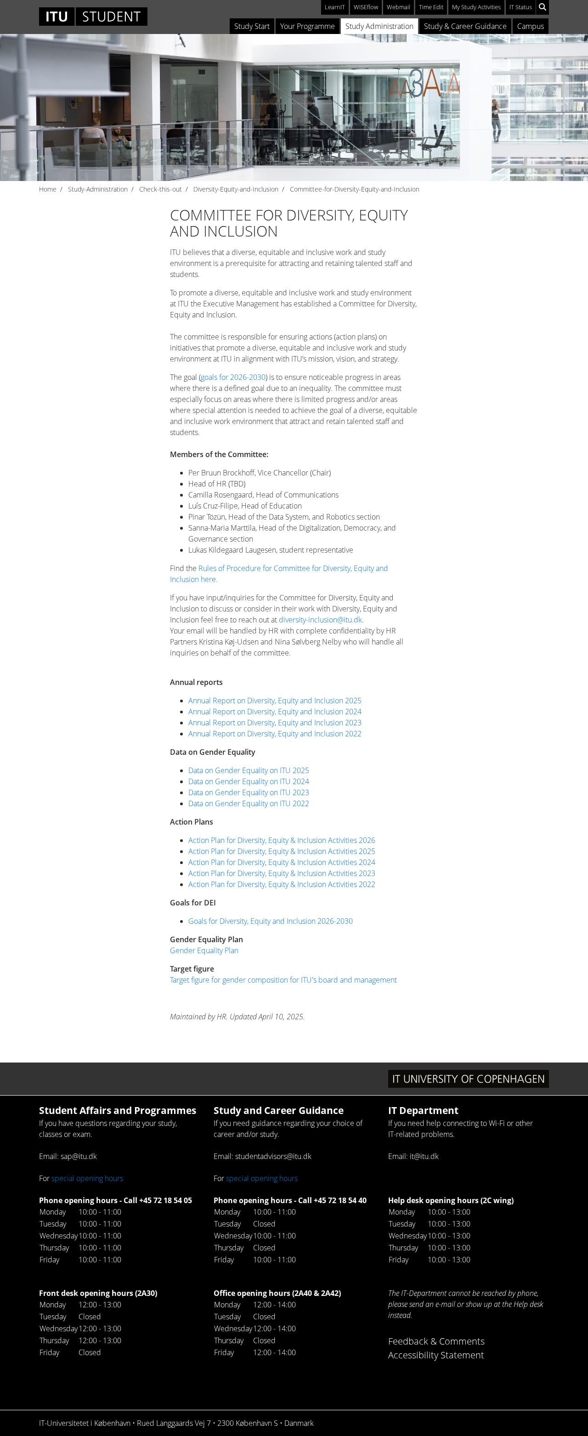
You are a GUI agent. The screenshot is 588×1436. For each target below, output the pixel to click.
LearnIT (335, 7)
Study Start (252, 26)
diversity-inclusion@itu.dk (320, 620)
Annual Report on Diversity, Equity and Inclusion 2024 (275, 712)
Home (48, 189)
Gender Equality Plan (204, 950)
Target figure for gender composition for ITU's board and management (283, 980)
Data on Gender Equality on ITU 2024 (248, 781)
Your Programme (307, 26)
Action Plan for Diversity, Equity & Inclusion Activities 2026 (281, 840)
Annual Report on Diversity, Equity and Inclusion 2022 (275, 734)
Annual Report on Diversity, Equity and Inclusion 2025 (275, 700)
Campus (530, 26)
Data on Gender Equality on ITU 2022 (248, 803)
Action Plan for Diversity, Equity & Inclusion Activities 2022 (281, 884)
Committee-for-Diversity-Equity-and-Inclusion (354, 189)
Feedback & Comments (436, 1341)
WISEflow (366, 7)
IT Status (520, 7)
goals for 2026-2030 (233, 377)
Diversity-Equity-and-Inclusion (235, 189)
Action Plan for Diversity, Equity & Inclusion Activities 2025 (281, 851)
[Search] (542, 7)
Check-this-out (160, 189)
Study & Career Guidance (465, 26)
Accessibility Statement (436, 1355)
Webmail (398, 7)
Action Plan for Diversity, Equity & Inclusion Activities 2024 (281, 862)
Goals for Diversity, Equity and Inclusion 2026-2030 (270, 921)
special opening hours (87, 1178)
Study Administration (379, 26)
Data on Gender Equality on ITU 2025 (248, 770)
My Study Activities (476, 7)
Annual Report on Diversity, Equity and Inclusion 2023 (275, 723)
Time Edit (431, 7)
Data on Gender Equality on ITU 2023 (249, 792)
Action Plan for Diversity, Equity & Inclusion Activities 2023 (281, 873)
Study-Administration (98, 189)
